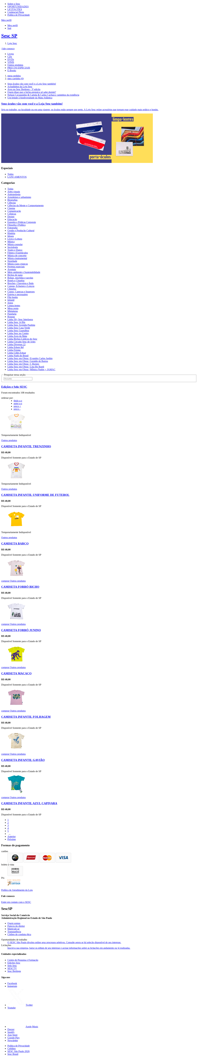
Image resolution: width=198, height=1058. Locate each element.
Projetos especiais (16, 266)
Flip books (12, 297)
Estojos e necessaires (17, 294)
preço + (17, 406)
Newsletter (12, 1040)
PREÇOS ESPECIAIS (18, 67)
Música (11, 241)
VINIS (10, 62)
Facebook (12, 983)
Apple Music (32, 1026)
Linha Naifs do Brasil (17, 355)
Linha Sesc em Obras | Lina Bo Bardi (25, 366)
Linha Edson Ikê (15, 347)
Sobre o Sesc (13, 3)
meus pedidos (14, 75)
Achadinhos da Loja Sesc (19, 86)
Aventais (11, 269)
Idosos (10, 236)
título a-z (18, 400)
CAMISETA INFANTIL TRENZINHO (26, 446)
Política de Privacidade (18, 15)
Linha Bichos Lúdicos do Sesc (22, 339)
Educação (12, 219)
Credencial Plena (15, 12)
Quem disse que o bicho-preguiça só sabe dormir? (31, 92)
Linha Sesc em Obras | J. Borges (23, 364)
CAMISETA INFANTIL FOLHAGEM (26, 716)
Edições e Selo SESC (14, 386)
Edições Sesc (13, 962)
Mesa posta (12, 308)
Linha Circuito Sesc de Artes (21, 341)
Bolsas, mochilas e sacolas (20, 277)
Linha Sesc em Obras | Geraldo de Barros (27, 361)
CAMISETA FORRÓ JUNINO (21, 630)
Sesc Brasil (12, 1054)
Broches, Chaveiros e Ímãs (20, 283)
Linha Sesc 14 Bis (16, 322)
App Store (12, 1035)
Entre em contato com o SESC (16, 902)
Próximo (11, 839)
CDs (9, 56)
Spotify (11, 1032)
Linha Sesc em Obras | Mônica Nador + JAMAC (31, 369)
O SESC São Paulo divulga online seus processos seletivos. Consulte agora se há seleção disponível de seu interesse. (64, 942)
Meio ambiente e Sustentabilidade (23, 272)
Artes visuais (13, 191)
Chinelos (11, 289)
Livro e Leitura (14, 239)
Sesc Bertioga (14, 971)
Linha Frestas (14, 350)
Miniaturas (12, 311)
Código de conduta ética (19, 934)
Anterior (11, 836)
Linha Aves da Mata (17, 336)
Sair (9, 28)
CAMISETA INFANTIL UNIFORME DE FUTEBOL (35, 494)
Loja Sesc (12, 43)
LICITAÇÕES (14, 9)
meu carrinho (15, 78)
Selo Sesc (12, 965)
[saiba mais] (16, 430)
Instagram (12, 986)
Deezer (10, 1029)
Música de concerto (16, 255)
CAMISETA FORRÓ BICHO (20, 586)
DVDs (10, 59)
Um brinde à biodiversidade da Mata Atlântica (29, 97)
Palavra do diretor (16, 926)
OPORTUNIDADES (18, 6)
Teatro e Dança (14, 250)
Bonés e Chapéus (15, 280)
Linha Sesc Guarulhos (18, 330)
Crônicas (11, 213)
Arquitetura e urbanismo (19, 197)
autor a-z (18, 403)
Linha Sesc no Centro (18, 333)
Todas (10, 188)
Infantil (10, 300)
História (11, 233)
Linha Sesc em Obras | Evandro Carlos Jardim (29, 358)
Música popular (15, 244)
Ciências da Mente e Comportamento (25, 205)
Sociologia (12, 247)
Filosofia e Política (16, 225)
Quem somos (13, 923)
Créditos (11, 1048)
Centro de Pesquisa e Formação (22, 960)
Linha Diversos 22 (16, 344)
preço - (17, 409)
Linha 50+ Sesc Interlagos (20, 319)
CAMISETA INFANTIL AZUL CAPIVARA (29, 803)
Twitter (29, 1005)
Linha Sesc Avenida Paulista (21, 325)
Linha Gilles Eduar (16, 352)
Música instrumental (17, 258)
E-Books (11, 70)
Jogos (10, 302)
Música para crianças (17, 264)
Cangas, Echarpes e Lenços (20, 286)
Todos (10, 174)
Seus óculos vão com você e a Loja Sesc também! (31, 83)
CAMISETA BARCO (15, 543)
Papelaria (11, 314)
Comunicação (14, 211)
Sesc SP (9, 35)
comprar (5, 581)
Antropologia (13, 194)
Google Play (13, 1037)
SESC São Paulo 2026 (18, 1051)
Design (10, 216)
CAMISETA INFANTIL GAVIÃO (23, 760)
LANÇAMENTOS (17, 177)
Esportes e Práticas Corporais (21, 222)
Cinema (11, 208)
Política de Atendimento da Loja (17, 890)
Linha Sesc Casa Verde (18, 327)
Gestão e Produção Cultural (20, 230)
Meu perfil (12, 25)
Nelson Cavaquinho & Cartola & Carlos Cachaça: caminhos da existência (43, 95)
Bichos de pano (15, 275)
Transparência (14, 931)
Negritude (12, 261)
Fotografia (12, 227)
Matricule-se (13, 929)
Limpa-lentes (13, 305)
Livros (10, 54)
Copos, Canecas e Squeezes (21, 291)
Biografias (12, 200)
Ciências (11, 202)
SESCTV (12, 968)
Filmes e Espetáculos (17, 252)
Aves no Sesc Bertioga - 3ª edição (23, 89)
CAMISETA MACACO (16, 673)
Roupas (11, 316)
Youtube (11, 1007)
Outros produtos (15, 65)
